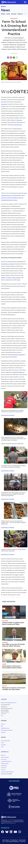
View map (3, 713)
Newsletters (3, 744)
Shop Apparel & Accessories (6, 730)
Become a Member (5, 757)
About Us (3, 724)
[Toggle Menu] (25, 2)
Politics (3, 14)
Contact (4, 699)
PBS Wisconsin (4, 820)
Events (2, 742)
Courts (8, 14)
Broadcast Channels (5, 728)
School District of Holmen (7, 264)
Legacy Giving (4, 765)
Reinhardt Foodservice (18, 372)
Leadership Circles (4, 763)
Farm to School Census (16, 124)
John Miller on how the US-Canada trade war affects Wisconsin (13, 645)
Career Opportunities (5, 740)
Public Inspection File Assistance (12, 841)
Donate (3, 755)
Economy (13, 14)
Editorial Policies (5, 840)
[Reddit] (11, 57)
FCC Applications (13, 840)
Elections (5, 620)
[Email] (16, 57)
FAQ (2, 715)
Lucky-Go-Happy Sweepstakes (7, 771)
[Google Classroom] (13, 57)
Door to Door (4, 759)
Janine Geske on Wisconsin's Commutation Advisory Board (12, 667)
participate (4, 104)
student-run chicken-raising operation (11, 277)
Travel (2, 747)
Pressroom (3, 732)
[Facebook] (8, 57)
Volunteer (3, 769)
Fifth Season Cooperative (18, 354)
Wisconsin (19, 120)
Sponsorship (3, 767)
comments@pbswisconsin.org (10, 702)
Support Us (4, 752)
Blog (2, 726)
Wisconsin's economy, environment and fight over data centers (13, 688)
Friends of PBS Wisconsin (6, 761)
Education (20, 14)
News (4, 6)
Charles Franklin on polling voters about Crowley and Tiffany (13, 623)
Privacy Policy (23, 841)
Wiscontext (14, 18)
